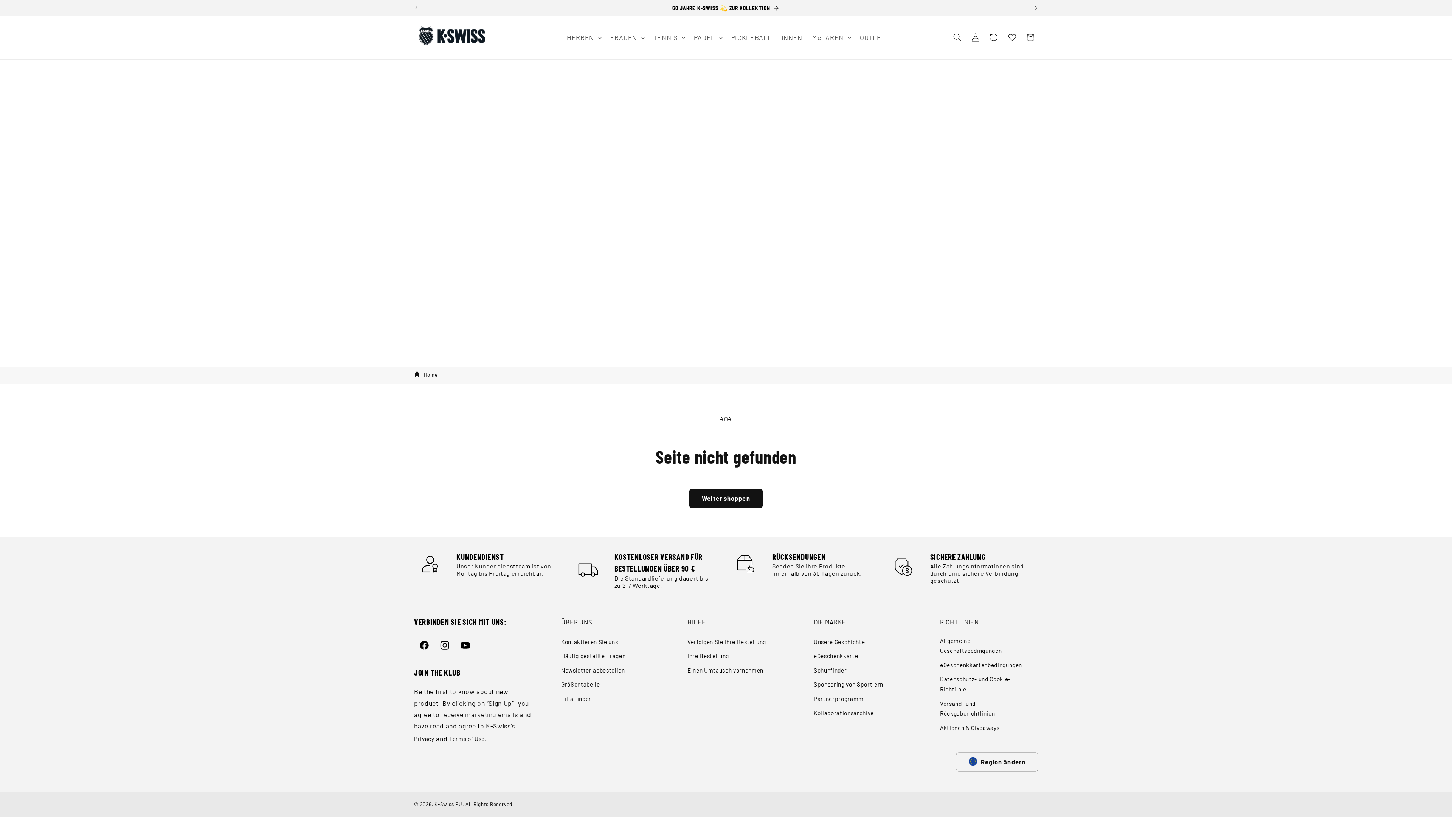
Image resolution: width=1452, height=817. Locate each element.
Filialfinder (576, 698)
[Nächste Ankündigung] (1036, 8)
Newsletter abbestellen (593, 670)
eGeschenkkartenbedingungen (981, 665)
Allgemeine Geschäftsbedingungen (971, 645)
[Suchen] (957, 37)
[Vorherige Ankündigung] (416, 8)
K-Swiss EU (448, 804)
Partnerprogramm (839, 698)
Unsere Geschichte (839, 641)
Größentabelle (580, 684)
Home (431, 375)
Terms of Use (467, 738)
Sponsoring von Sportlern (848, 684)
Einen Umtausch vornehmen (725, 670)
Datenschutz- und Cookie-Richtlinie (975, 684)
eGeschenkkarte (836, 655)
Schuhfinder (830, 670)
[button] (994, 37)
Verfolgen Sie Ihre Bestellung (726, 641)
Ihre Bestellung (708, 655)
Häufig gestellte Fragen (593, 655)
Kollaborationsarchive (844, 713)
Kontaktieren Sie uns (589, 641)
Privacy (424, 738)
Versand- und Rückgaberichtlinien (967, 708)
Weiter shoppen (726, 498)
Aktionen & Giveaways (969, 727)
